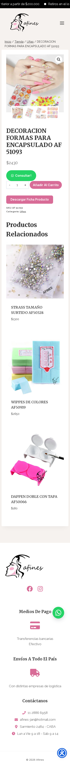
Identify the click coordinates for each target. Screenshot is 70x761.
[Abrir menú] (64, 23)
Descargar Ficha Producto (29, 199)
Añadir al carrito (46, 185)
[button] (58, 59)
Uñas (23, 211)
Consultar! (23, 175)
